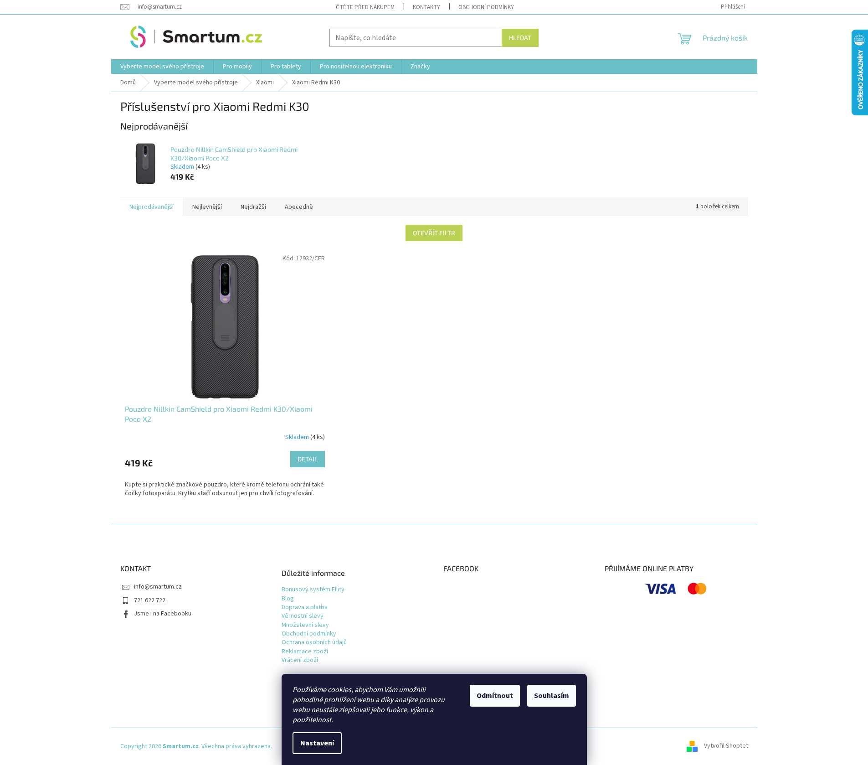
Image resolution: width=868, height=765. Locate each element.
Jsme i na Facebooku (162, 613)
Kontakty (426, 7)
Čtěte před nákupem (365, 7)
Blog (288, 598)
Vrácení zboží (300, 660)
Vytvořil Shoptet (726, 746)
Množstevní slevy (305, 625)
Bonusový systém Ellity (313, 589)
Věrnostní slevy (303, 616)
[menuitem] (162, 66)
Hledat (520, 37)
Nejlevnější (207, 207)
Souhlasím (551, 696)
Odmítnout (495, 696)
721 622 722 (149, 600)
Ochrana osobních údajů (314, 642)
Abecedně (299, 207)
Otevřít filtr (434, 233)
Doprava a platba (305, 607)
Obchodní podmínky (486, 7)
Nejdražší (253, 207)
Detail (308, 459)
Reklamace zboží (305, 651)
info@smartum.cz (158, 586)
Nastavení (317, 743)
